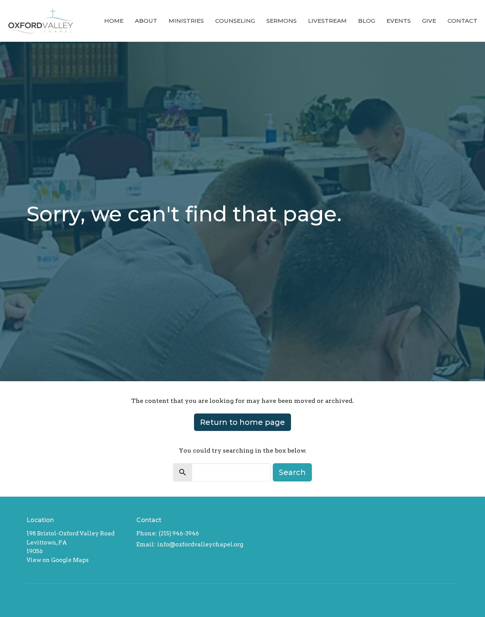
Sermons (281, 20)
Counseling (235, 20)
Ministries (186, 20)
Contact (462, 20)
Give (429, 20)
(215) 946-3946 (179, 533)
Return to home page (242, 422)
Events (398, 20)
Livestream (327, 20)
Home (114, 20)
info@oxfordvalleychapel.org (200, 544)
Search (292, 472)
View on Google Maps (58, 560)
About (146, 20)
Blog (366, 20)
